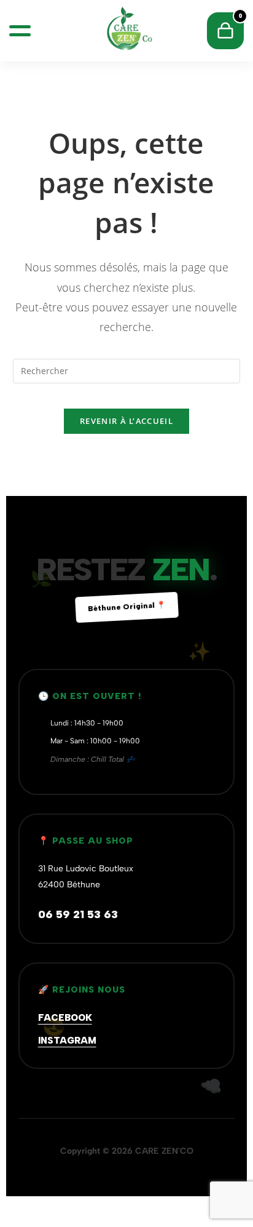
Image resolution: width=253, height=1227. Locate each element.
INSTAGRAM (67, 1040)
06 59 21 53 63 (78, 914)
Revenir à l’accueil (126, 420)
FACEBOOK (65, 1017)
